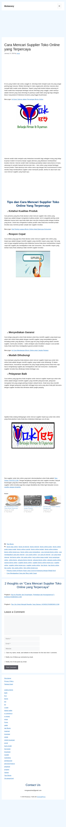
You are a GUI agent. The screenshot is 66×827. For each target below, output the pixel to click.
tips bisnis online (53, 565)
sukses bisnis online (10, 562)
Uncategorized (9, 778)
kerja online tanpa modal (40, 557)
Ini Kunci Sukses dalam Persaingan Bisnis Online (27, 99)
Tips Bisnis (10, 544)
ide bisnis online (15, 557)
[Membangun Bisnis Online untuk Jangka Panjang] (33, 500)
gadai (6, 725)
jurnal (6, 743)
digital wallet (8, 710)
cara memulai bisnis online (49, 552)
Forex (6, 722)
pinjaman (7, 766)
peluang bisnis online (39, 560)
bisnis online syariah (23, 549)
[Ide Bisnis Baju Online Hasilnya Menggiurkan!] (52, 500)
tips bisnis (44, 565)
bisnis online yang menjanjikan (30, 552)
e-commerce (8, 713)
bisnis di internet (24, 547)
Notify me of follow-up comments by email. (19, 657)
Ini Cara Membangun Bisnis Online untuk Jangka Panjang (30, 350)
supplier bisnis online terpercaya (43, 562)
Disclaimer (7, 678)
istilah (6, 737)
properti (6, 769)
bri (5, 704)
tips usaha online (17, 568)
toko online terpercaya (30, 568)
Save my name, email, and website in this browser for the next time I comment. (31, 652)
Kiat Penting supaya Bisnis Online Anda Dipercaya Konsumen (31, 229)
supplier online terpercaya (17, 565)
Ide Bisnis (7, 728)
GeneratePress (41, 796)
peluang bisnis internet (25, 560)
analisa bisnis (8, 690)
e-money (7, 716)
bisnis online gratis (46, 547)
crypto (6, 707)
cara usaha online (31, 554)
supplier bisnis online (25, 562)
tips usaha (7, 568)
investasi (7, 734)
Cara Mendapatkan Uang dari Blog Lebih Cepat (22, 573)
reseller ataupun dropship (12, 487)
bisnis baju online (12, 547)
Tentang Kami (8, 684)
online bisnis (13, 560)
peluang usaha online (54, 560)
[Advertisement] (33, 24)
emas (6, 719)
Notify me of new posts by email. (16, 662)
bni (5, 702)
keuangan (7, 752)
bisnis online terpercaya (12, 552)
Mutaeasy (9, 6)
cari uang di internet (44, 554)
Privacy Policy (9, 681)
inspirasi (7, 731)
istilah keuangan (9, 740)
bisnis (6, 699)
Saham (6, 772)
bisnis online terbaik (37, 549)
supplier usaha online (33, 565)
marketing (7, 758)
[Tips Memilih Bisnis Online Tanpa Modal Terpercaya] (13, 500)
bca (5, 696)
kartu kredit (8, 746)
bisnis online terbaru (51, 549)
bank (5, 693)
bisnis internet (34, 547)
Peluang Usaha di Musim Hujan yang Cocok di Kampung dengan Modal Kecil (31, 570)
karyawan (7, 749)
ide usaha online (26, 557)
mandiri (6, 755)
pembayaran (8, 761)
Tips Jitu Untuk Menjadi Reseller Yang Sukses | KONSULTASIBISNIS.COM (35, 604)
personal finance (9, 763)
